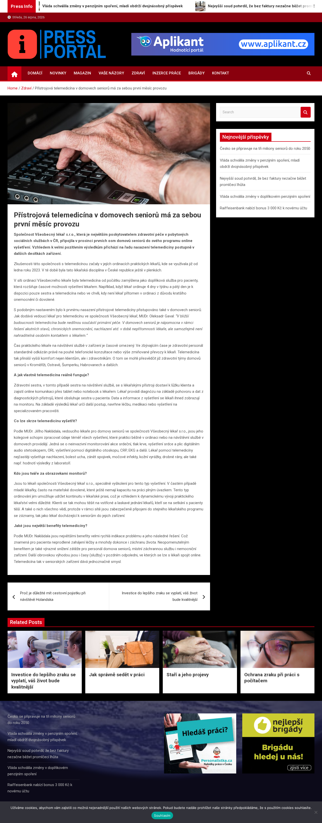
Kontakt (220, 73)
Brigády (196, 73)
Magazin (82, 73)
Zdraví (138, 73)
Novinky (58, 73)
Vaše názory (111, 73)
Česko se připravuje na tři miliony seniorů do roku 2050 (265, 148)
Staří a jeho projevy (188, 674)
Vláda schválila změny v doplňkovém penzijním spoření (265, 196)
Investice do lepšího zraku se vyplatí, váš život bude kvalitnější (159, 596)
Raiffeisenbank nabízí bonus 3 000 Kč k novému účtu (263, 208)
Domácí (35, 73)
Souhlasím (162, 815)
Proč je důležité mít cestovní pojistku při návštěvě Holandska (53, 596)
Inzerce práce (166, 73)
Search (306, 112)
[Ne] (315, 812)
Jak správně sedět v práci (117, 674)
